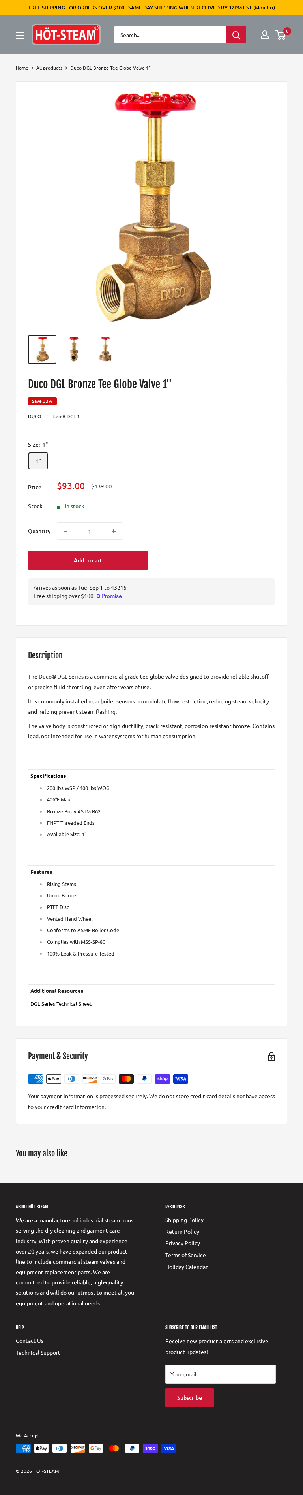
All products (49, 67)
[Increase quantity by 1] (113, 531)
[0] (281, 35)
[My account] (265, 34)
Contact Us (29, 1340)
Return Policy (182, 1231)
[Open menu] (20, 35)
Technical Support (38, 1352)
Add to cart (88, 560)
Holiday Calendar (186, 1266)
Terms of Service (185, 1254)
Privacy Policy (182, 1242)
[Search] (236, 34)
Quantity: (40, 531)
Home (22, 67)
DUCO (34, 416)
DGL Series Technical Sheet (61, 1003)
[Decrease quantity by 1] (65, 531)
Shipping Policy (184, 1219)
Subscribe (189, 1397)
